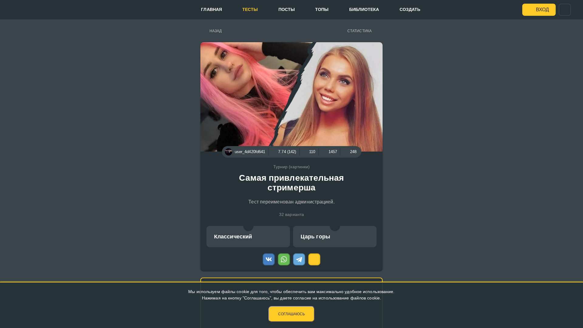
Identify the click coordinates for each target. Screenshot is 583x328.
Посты (286, 9)
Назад (216, 31)
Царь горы (315, 237)
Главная (211, 9)
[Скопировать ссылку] (314, 259)
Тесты (250, 9)
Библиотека (364, 9)
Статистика (359, 31)
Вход (542, 9)
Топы (322, 9)
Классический (233, 237)
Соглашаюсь (291, 314)
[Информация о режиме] (248, 226)
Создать (410, 9)
